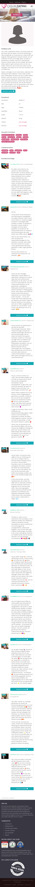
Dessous (18, 135)
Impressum (28, 884)
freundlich (18, 150)
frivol (25, 150)
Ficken (4, 137)
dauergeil (5, 150)
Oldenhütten (14, 269)
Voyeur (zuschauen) (8, 141)
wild (18, 152)
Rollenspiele (15, 139)
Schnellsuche (8, 824)
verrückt (12, 152)
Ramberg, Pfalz (29, 755)
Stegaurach (28, 597)
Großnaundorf (27, 645)
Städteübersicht (9, 826)
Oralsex (25, 137)
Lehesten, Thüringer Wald (17, 552)
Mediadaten (8, 884)
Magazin (24, 2)
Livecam (11, 2)
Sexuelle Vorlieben (10, 830)
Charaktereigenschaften (11, 828)
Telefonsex (17, 2)
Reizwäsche (5, 139)
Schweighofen (14, 697)
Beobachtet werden (8, 135)
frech (11, 150)
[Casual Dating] (14, 6)
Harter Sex (11, 137)
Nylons (19, 137)
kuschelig (5, 152)
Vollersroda (30, 321)
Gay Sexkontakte (9, 833)
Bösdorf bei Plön (15, 512)
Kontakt (14, 884)
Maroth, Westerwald (16, 371)
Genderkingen (28, 164)
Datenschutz (20, 884)
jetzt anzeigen (23, 122)
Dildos (25, 135)
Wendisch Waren (27, 207)
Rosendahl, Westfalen (16, 450)
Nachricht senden (8, 91)
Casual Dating (4, 798)
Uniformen (24, 139)
